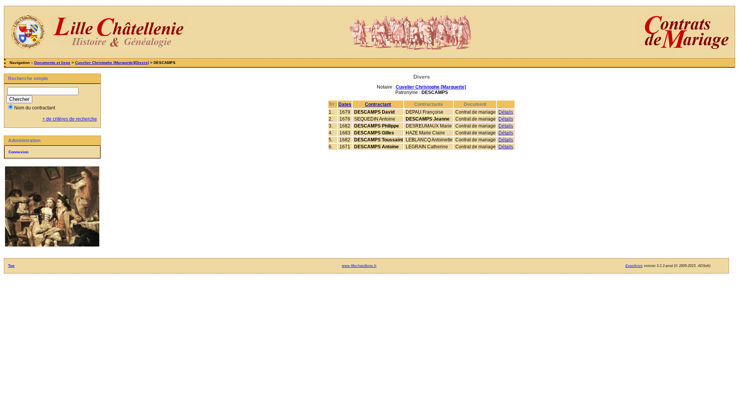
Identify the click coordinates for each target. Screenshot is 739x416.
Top (11, 266)
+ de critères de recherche (69, 119)
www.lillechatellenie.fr (359, 266)
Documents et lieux (52, 62)
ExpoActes (634, 266)
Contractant (378, 104)
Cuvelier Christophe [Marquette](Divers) (112, 62)
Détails (505, 112)
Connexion (18, 152)
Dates (344, 104)
